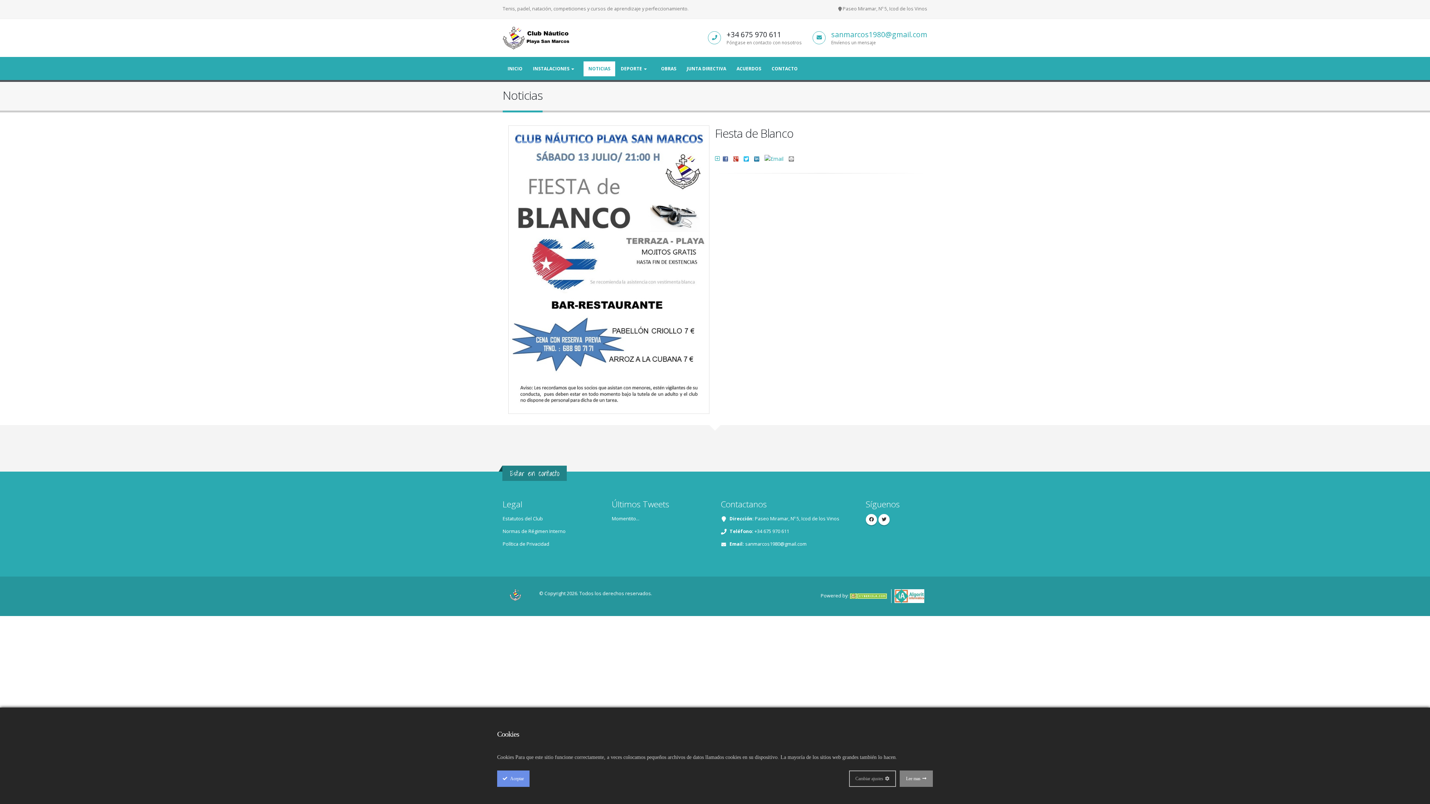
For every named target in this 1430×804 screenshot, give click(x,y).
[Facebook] (871, 519)
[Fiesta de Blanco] (610, 266)
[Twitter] (884, 519)
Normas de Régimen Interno (534, 531)
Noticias (599, 69)
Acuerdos (749, 69)
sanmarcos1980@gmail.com (879, 34)
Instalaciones (552, 69)
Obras (668, 69)
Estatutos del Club (523, 519)
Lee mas (913, 778)
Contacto (785, 69)
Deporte (632, 69)
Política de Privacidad (526, 544)
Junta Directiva (706, 69)
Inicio (515, 69)
